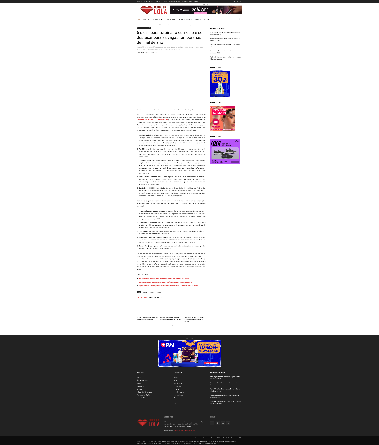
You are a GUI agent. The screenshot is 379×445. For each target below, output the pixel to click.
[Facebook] (230, 1)
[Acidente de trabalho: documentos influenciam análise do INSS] (147, 308)
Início (138, 25)
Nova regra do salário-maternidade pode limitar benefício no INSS (225, 33)
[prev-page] (169, 325)
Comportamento (185, 19)
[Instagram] (234, 1)
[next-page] (172, 325)
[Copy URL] (139, 57)
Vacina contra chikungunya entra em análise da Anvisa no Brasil (225, 40)
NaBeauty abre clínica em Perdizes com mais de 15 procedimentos (225, 58)
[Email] (166, 57)
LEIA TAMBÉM (142, 298)
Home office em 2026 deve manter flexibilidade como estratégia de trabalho (194, 319)
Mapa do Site (197, 1)
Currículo (145, 292)
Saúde (206, 19)
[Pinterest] (152, 57)
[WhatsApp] (157, 57)
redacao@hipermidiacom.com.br (184, 430)
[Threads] (240, 1)
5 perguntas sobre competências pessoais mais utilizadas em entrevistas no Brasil (168, 286)
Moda (197, 19)
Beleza (145, 19)
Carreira (154, 25)
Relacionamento (181, 392)
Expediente (158, 1)
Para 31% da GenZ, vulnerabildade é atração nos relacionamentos (225, 46)
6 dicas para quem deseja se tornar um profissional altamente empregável (165, 282)
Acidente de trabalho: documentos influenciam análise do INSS (225, 52)
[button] (239, 20)
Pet (175, 401)
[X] (148, 57)
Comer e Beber (178, 395)
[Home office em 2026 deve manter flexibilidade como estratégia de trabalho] (194, 308)
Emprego (152, 292)
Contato (165, 1)
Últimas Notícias (145, 1)
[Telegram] (161, 57)
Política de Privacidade (174, 1)
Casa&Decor (156, 19)
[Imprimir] (171, 57)
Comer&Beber (170, 19)
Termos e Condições (187, 1)
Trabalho (158, 292)
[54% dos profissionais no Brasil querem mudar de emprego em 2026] (171, 308)
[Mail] (237, 1)
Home (138, 1)
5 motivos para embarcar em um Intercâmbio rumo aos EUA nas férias (164, 279)
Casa (175, 380)
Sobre (152, 1)
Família (178, 389)
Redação (141, 52)
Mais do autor (155, 298)
